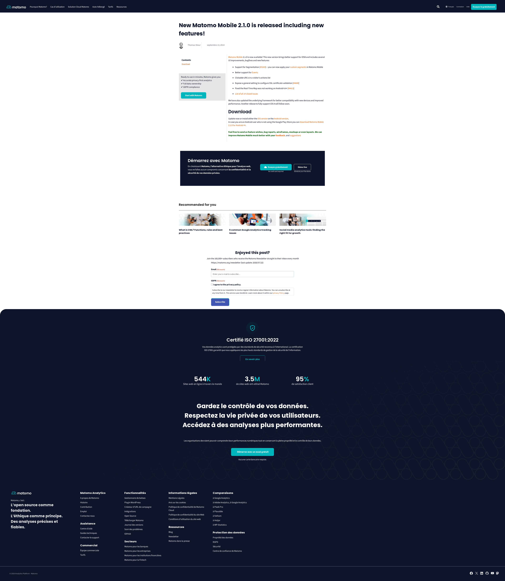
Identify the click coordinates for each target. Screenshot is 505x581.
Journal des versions (133, 524)
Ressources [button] (122, 6)
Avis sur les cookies (177, 502)
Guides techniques (88, 533)
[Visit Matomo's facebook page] (471, 574)
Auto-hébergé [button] (98, 6)
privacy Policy (278, 293)
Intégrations (130, 511)
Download (186, 64)
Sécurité (216, 546)
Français (451, 7)
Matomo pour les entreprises (137, 551)
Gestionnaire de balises (134, 498)
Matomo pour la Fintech (135, 560)
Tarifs (110, 6)
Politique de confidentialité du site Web (186, 514)
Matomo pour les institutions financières (142, 555)
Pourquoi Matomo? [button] (38, 6)
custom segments (298, 67)
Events (255, 72)
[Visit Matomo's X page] (476, 574)
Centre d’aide (86, 528)
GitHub (127, 533)
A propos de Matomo (89, 498)
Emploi (83, 511)
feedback (280, 135)
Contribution (86, 507)
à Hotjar (216, 520)
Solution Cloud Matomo (78, 6)
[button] (438, 7)
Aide (467, 7)
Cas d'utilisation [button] (57, 6)
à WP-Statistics (220, 524)
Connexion (460, 7)
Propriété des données (223, 537)
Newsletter (174, 536)
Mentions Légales (176, 498)
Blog (171, 532)
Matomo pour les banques (136, 546)
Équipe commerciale (89, 550)
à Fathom (217, 516)
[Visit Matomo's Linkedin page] (481, 574)
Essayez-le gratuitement (484, 6)
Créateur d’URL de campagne (137, 507)
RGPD (215, 542)
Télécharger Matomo (133, 520)
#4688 (296, 83)
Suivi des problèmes (133, 529)
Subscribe (220, 302)
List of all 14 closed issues (246, 93)
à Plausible (218, 511)
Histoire (83, 502)
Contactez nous (87, 516)
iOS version (262, 118)
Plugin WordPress (132, 502)
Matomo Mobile (235, 57)
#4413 (291, 88)
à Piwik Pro (218, 507)
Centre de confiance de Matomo (227, 551)
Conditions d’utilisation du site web (185, 519)
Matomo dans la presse (179, 541)
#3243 (262, 67)
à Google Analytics (221, 498)
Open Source (130, 516)
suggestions (295, 135)
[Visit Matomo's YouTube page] (492, 574)
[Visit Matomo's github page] (487, 574)
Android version (281, 118)
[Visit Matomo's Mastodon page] (497, 574)
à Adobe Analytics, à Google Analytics (230, 502)
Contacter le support (89, 537)
